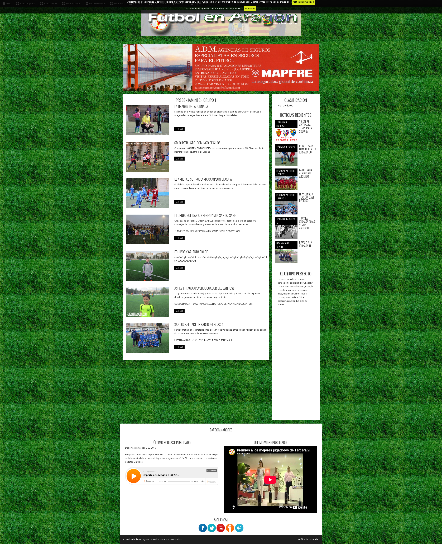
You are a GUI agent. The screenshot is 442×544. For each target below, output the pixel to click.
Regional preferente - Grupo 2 (285, 196)
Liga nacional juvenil (283, 244)
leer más (179, 128)
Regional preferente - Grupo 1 (285, 172)
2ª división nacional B (281, 124)
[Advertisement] (296, 365)
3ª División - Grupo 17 (285, 148)
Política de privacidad (308, 539)
